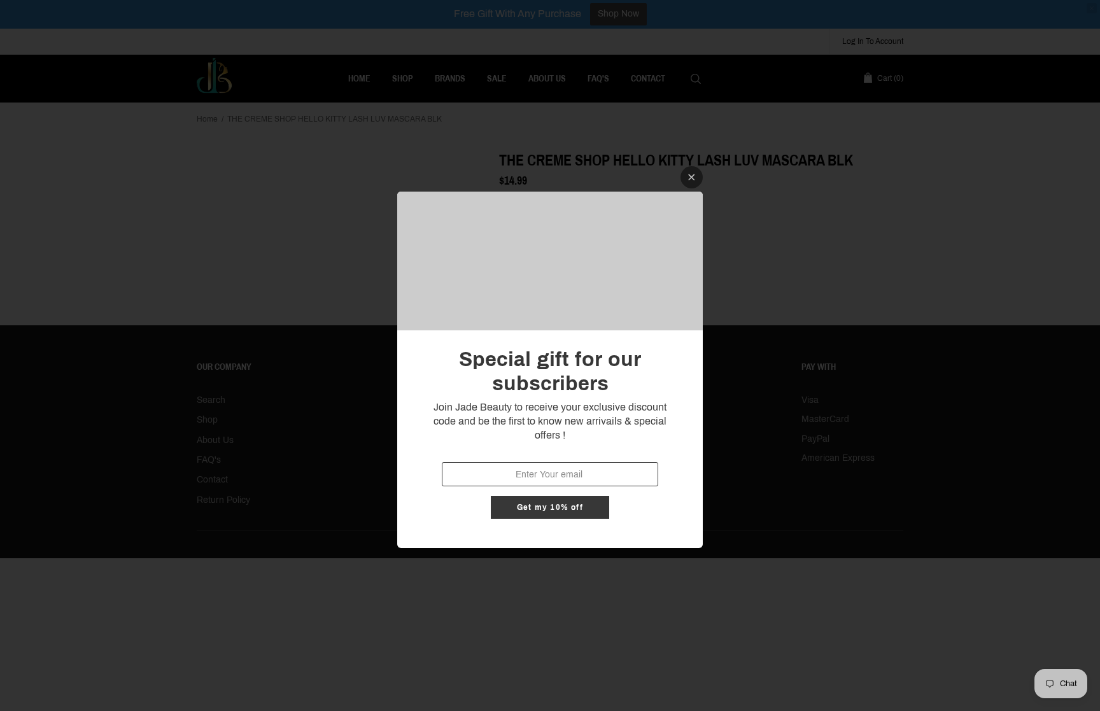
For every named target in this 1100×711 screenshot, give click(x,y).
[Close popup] (691, 177)
